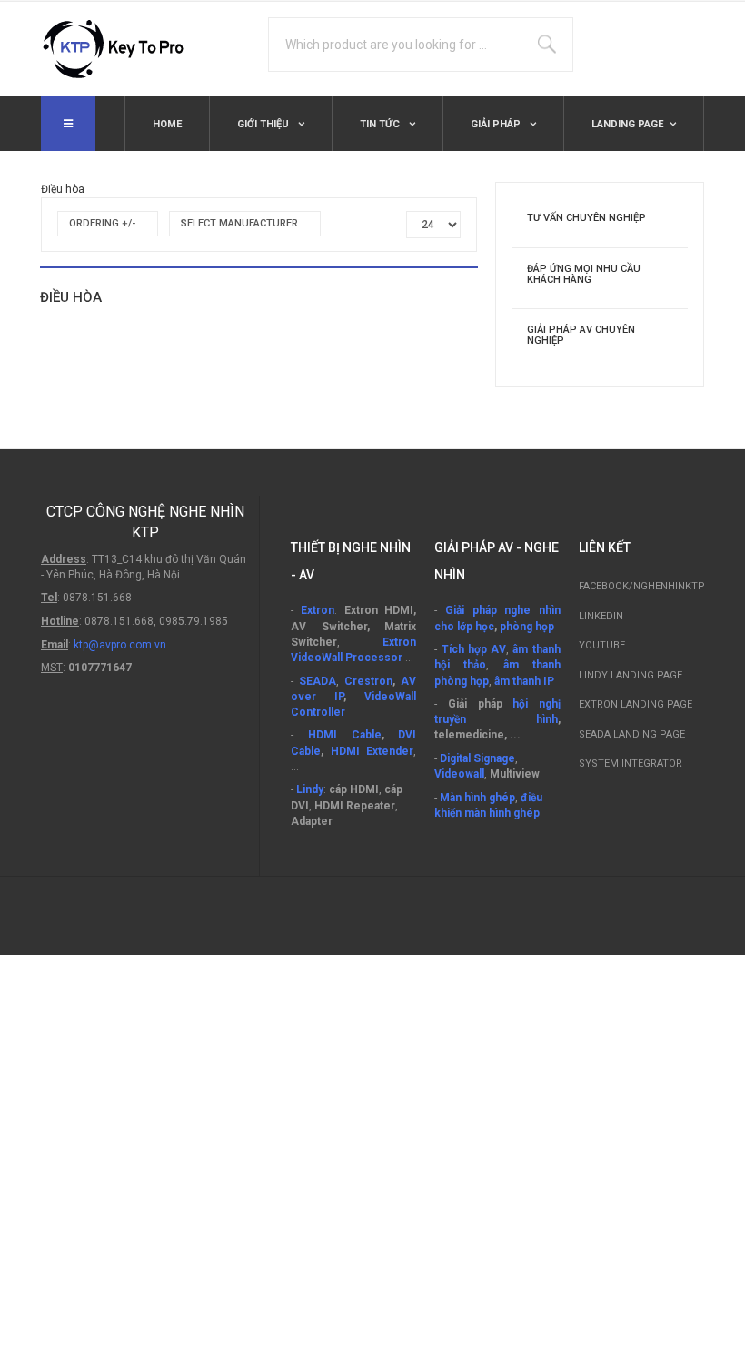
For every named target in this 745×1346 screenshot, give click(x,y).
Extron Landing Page (635, 704)
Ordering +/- (102, 223)
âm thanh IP (524, 681)
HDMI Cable (345, 734)
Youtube (602, 645)
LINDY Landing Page (630, 675)
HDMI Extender (372, 751)
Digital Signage (477, 758)
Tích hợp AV (474, 649)
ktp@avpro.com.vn (120, 644)
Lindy (309, 789)
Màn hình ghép (477, 797)
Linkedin (601, 616)
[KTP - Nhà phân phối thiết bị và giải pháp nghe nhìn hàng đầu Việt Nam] (122, 49)
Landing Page (627, 124)
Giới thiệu (264, 124)
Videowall (459, 774)
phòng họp (527, 626)
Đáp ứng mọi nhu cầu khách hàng (584, 274)
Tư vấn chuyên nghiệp (586, 218)
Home (167, 124)
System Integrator (630, 763)
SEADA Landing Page (632, 734)
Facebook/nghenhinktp (641, 586)
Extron (317, 610)
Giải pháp (497, 124)
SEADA (317, 681)
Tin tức (381, 124)
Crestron (368, 681)
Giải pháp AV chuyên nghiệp (581, 335)
